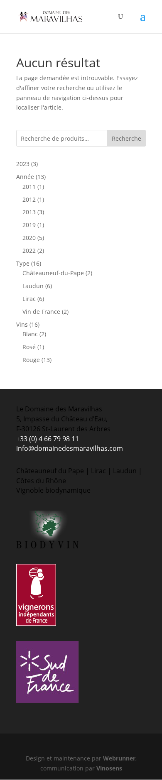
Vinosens (109, 768)
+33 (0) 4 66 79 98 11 (47, 438)
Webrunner (119, 758)
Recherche (126, 138)
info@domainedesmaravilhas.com (69, 448)
